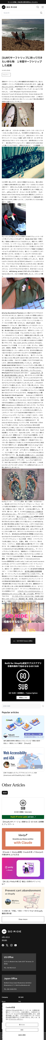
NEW (5, 793)
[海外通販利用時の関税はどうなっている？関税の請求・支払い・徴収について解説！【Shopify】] (23, 727)
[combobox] (23, 12)
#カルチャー (6, 74)
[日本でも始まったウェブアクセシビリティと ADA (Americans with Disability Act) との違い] (23, 759)
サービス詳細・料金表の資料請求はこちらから (23, 2)
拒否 (22, 1030)
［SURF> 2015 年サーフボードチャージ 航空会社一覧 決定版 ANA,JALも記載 (22, 598)
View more (23, 919)
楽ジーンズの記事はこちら (25, 516)
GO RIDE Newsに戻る (24, 641)
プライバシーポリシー (16, 1019)
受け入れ (22, 1025)
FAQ (19, 1001)
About (4, 1001)
